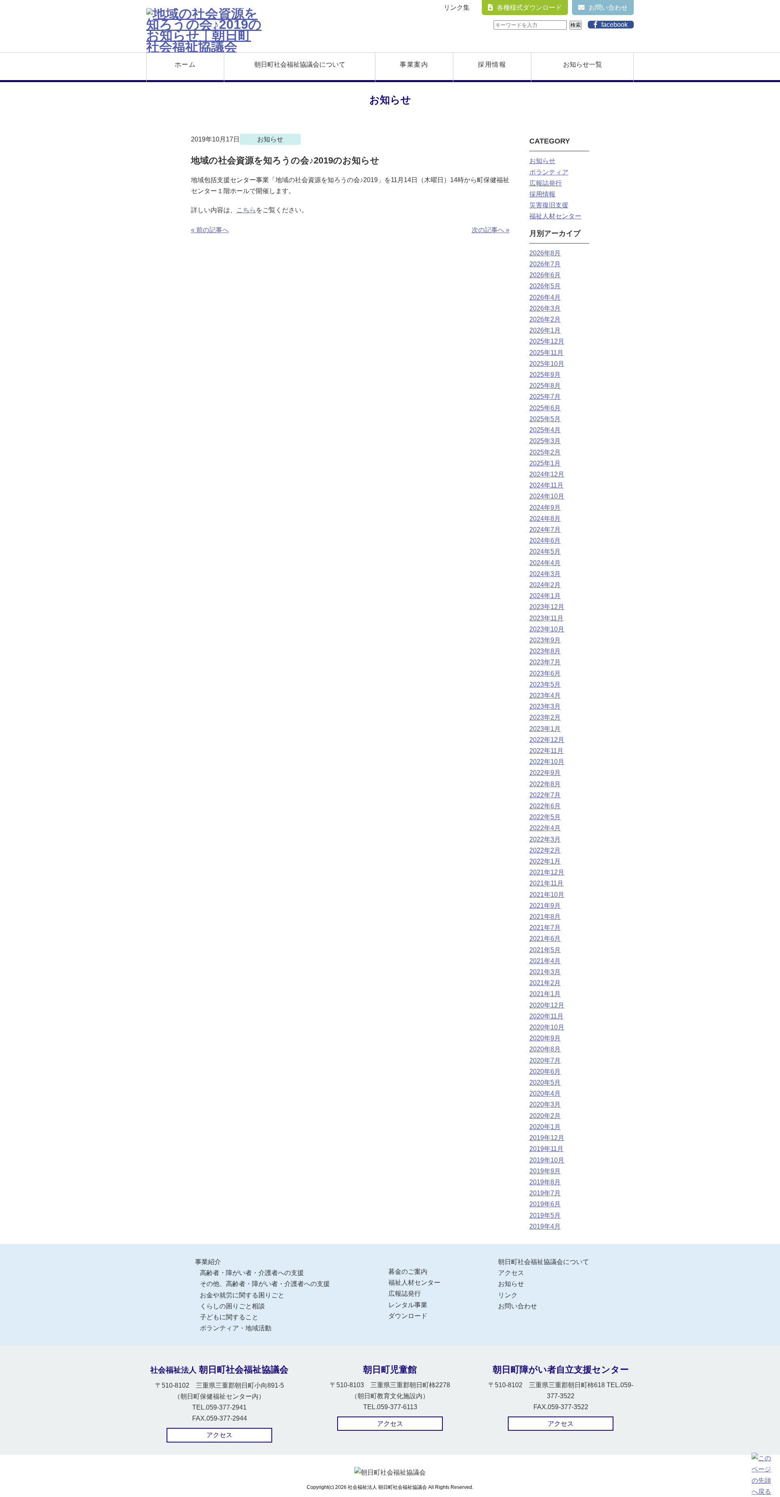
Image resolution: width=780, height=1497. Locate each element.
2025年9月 (545, 374)
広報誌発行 (545, 183)
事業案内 (414, 64)
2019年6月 (545, 1204)
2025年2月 (545, 452)
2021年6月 (545, 938)
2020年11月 (546, 1016)
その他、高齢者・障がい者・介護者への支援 (265, 1283)
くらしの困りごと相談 (232, 1306)
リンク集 (457, 7)
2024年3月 (545, 573)
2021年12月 (546, 872)
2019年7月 (545, 1193)
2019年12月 (546, 1137)
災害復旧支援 (548, 205)
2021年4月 (545, 960)
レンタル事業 (407, 1304)
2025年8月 (545, 385)
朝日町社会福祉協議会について (299, 64)
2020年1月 (545, 1126)
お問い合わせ (608, 7)
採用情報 (492, 64)
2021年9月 (545, 905)
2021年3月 (545, 971)
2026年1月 (545, 330)
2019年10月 (546, 1160)
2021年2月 (545, 982)
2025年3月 (545, 440)
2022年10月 (546, 761)
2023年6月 (545, 673)
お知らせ (542, 160)
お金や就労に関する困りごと (242, 1295)
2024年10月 (546, 496)
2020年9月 (545, 1038)
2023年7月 (545, 662)
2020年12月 (546, 1005)
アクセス (511, 1272)
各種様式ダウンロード (529, 7)
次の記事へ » (490, 229)
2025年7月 (545, 396)
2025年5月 (545, 419)
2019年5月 (545, 1215)
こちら (246, 210)
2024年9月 (545, 507)
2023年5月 (545, 684)
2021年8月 (545, 916)
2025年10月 (546, 363)
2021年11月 (546, 883)
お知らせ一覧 (582, 64)
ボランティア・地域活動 (235, 1328)
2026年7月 (545, 264)
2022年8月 (545, 784)
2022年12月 (546, 739)
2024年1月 (545, 595)
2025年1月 (545, 463)
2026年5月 (545, 286)
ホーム (185, 64)
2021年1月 (545, 993)
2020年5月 (545, 1082)
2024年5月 (545, 551)
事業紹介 (208, 1261)
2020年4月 (545, 1093)
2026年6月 (545, 275)
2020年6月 (545, 1071)
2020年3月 (545, 1104)
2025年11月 (546, 352)
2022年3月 (545, 839)
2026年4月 (545, 297)
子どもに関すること (229, 1317)
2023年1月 (545, 728)
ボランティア (548, 172)
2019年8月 (545, 1182)
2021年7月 (545, 927)
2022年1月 (545, 861)
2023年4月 (545, 695)
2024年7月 (545, 529)
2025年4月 (545, 429)
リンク (508, 1295)
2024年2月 (545, 584)
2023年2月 (545, 717)
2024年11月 (546, 485)
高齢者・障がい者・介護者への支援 (252, 1272)
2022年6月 (545, 806)
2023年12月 (546, 606)
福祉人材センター (555, 216)
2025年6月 (545, 408)
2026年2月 (545, 319)
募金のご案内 (407, 1271)
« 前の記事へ (210, 229)
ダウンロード (407, 1315)
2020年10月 (546, 1027)
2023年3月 (545, 706)
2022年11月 (546, 750)
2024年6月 (545, 540)
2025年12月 (546, 341)
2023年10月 (546, 629)
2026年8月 (545, 253)
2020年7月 (545, 1060)
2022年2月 (545, 850)
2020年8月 (545, 1049)
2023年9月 (545, 640)
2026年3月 (545, 308)
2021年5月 (545, 950)
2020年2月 (545, 1115)
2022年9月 (545, 772)
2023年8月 (545, 651)
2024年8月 (545, 518)
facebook (614, 24)
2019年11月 (546, 1148)
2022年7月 (545, 795)
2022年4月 (545, 828)
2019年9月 (545, 1171)
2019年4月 (545, 1226)
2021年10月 (546, 894)
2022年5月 (545, 817)
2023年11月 (546, 618)
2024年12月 (546, 474)
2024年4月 (545, 562)
